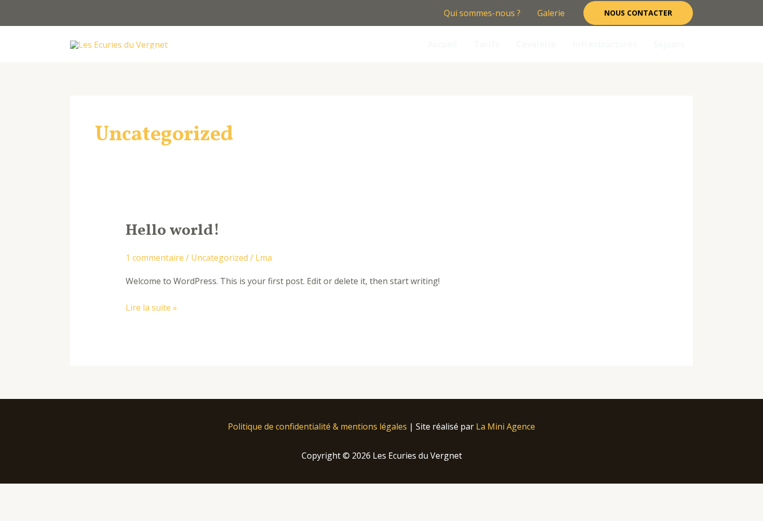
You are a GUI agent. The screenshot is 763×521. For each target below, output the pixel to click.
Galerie (551, 13)
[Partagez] (108, 493)
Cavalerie (536, 44)
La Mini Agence (505, 426)
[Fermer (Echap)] (151, 493)
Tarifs (486, 44)
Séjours (669, 44)
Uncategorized (219, 257)
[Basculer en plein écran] (64, 493)
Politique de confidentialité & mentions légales (317, 426)
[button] (638, 13)
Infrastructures (605, 44)
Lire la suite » (151, 307)
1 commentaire (155, 257)
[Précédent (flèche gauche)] (21, 512)
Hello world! (173, 231)
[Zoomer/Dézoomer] (21, 493)
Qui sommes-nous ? (482, 13)
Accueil (442, 44)
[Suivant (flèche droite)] (64, 512)
